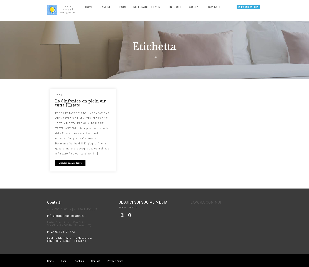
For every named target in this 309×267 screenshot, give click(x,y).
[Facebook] (129, 215)
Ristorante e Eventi (148, 7)
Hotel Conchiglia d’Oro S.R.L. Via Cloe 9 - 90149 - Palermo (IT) (69, 224)
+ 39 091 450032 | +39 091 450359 (72, 209)
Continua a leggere (70, 162)
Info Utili (176, 7)
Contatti (214, 7)
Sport (122, 7)
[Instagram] (122, 215)
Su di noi (195, 7)
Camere (105, 7)
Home (89, 7)
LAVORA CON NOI (205, 202)
